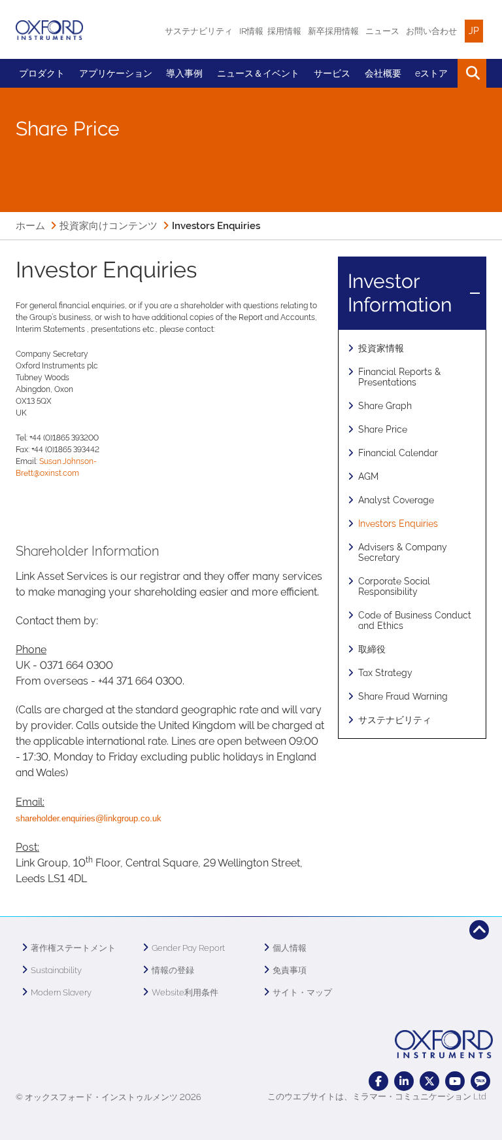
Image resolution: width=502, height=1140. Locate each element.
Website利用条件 (185, 992)
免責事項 (290, 970)
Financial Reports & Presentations (399, 376)
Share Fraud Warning (403, 696)
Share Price (382, 429)
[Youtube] (455, 1081)
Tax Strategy (385, 673)
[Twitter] (429, 1081)
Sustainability (56, 970)
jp (474, 31)
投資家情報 (381, 348)
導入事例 (184, 73)
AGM (368, 476)
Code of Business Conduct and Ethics (414, 620)
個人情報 (290, 948)
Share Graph (385, 406)
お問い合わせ (431, 31)
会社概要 (383, 73)
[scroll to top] (479, 930)
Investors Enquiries (398, 523)
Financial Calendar (398, 453)
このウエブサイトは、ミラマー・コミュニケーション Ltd (376, 1096)
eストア (431, 73)
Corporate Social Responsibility (394, 586)
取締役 (372, 649)
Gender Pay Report (188, 948)
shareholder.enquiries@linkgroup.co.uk (88, 818)
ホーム (30, 226)
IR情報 (251, 31)
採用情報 (284, 31)
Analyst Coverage (396, 500)
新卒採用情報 (333, 31)
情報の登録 (173, 970)
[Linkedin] (404, 1081)
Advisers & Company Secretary (402, 552)
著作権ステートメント (73, 948)
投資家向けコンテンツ (108, 226)
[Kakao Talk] (480, 1081)
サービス (332, 73)
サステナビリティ (199, 31)
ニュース (382, 31)
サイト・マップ (302, 992)
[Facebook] (378, 1081)
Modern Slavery (61, 992)
